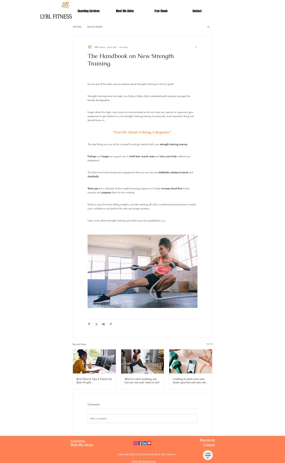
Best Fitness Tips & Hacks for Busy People (94, 380)
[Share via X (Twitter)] (96, 323)
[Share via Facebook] (89, 323)
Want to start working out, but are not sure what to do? (142, 380)
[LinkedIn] (145, 443)
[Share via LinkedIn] (103, 323)
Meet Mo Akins (82, 444)
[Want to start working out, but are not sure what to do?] (142, 361)
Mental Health (94, 26)
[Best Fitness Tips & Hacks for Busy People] (94, 361)
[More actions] (195, 47)
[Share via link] (110, 323)
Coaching (78, 440)
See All (209, 344)
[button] (208, 27)
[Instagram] (135, 443)
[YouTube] (149, 443)
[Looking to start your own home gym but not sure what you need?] (190, 361)
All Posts (77, 26)
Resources (207, 439)
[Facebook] (140, 443)
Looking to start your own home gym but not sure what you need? (190, 380)
